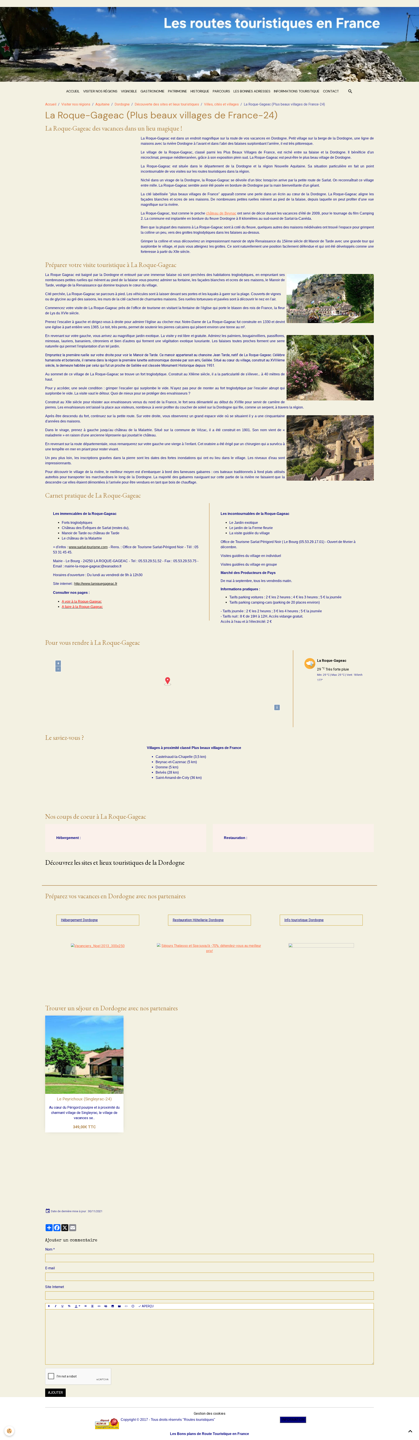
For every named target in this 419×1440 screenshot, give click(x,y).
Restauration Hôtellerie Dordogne (198, 920)
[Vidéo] (119, 1306)
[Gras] (48, 1306)
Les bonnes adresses (252, 91)
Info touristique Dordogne (304, 920)
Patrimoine (177, 91)
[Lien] (99, 1306)
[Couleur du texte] (77, 1306)
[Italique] (55, 1306)
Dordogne (122, 104)
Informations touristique (296, 91)
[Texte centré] (92, 1306)
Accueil (73, 91)
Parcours (221, 91)
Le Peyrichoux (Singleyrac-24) (84, 1098)
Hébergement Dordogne (79, 920)
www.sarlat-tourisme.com (88, 547)
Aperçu (147, 1306)
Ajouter (55, 1393)
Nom (48, 1249)
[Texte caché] (105, 1306)
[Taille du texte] (69, 1306)
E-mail (50, 1268)
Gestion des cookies (209, 1413)
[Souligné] (62, 1306)
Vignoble (129, 91)
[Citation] (85, 1306)
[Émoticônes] (132, 1306)
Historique (200, 91)
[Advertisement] (89, 166)
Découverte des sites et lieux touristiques (167, 104)
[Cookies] (9, 1431)
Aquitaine (102, 104)
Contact (331, 91)
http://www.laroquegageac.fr (95, 584)
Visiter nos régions (100, 91)
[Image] (112, 1306)
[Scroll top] (410, 1431)
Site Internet (54, 1287)
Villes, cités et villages (221, 104)
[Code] (126, 1306)
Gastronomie (153, 91)
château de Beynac (221, 213)
